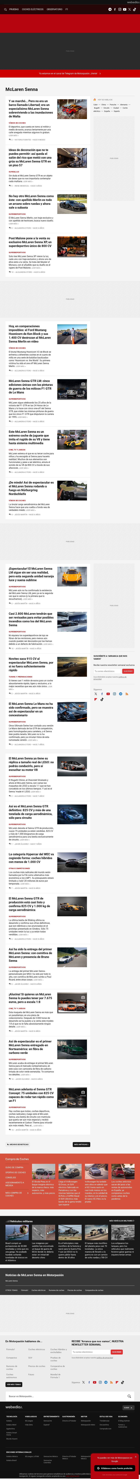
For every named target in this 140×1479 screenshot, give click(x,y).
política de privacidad (105, 1358)
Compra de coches (17, 1159)
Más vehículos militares (121, 1221)
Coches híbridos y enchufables (58, 1351)
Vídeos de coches (17, 123)
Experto (117, 111)
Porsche (113, 105)
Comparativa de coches (94, 1290)
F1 (67, 9)
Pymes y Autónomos (122, 1426)
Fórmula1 (24, 1290)
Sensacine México (51, 1456)
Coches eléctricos (39, 1290)
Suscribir (128, 671)
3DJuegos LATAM (32, 1456)
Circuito (106, 108)
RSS (127, 693)
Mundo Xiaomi (11, 1439)
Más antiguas (81, 1144)
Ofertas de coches (15, 1172)
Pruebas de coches (55, 1359)
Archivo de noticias (19, 1144)
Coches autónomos (11, 1376)
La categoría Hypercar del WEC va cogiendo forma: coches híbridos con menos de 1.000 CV (31, 858)
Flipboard (96, 699)
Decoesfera (104, 1425)
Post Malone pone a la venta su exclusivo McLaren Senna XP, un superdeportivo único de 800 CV (30, 242)
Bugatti (97, 108)
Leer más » (14, 135)
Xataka (9, 1421)
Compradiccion (105, 1429)
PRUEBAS (14, 9)
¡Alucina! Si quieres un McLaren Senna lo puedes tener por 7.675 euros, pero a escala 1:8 (30, 998)
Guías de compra (14, 1167)
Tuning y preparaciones (20, 677)
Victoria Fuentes (23, 140)
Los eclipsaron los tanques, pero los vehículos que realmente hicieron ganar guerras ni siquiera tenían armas (122, 1249)
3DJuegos (29, 1421)
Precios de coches (75, 1290)
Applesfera (10, 1429)
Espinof (46, 1425)
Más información (72, 1476)
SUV (30, 1358)
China (103, 105)
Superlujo (14, 172)
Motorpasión (86, 1421)
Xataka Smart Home (11, 1434)
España (107, 111)
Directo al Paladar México (69, 1457)
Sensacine (48, 1421)
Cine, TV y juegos (17, 450)
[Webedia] (133, 2)
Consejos (10, 1177)
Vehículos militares (21, 1221)
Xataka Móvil (11, 1425)
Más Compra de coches (13, 1194)
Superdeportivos (17, 214)
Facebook (114, 9)
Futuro (31, 1374)
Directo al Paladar (69, 1421)
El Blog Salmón (124, 1421)
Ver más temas (14, 1384)
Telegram (110, 9)
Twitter (129, 9)
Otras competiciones (19, 868)
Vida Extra (29, 1425)
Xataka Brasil (11, 1460)
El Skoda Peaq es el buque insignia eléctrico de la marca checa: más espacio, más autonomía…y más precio (43, 1187)
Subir (126, 1408)
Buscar (129, 1396)
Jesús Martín (21, 515)
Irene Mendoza (22, 186)
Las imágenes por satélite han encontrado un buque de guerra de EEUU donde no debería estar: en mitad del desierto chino (43, 1250)
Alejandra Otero (23, 228)
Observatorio (54, 9)
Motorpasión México (86, 1457)
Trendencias (104, 1421)
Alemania (123, 105)
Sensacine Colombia (48, 1461)
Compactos (11, 1358)
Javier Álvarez (22, 844)
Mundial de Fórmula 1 (55, 1376)
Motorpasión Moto (88, 1425)
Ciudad (116, 108)
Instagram (119, 9)
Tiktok (134, 9)
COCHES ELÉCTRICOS (32, 9)
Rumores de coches (56, 1290)
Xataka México (12, 1456)
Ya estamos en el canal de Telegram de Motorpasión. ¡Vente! (68, 73)
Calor (95, 105)
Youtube (124, 9)
